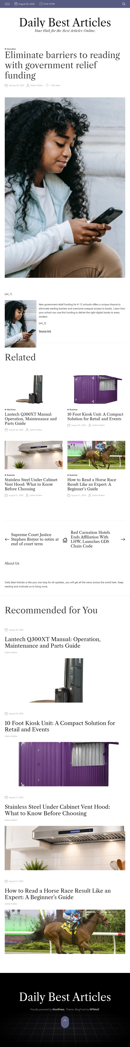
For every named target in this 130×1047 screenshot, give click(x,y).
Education (11, 49)
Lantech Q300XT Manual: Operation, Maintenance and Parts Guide (31, 419)
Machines (11, 410)
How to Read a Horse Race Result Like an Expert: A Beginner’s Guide (91, 484)
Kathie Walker (36, 85)
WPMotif (94, 1009)
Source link (45, 331)
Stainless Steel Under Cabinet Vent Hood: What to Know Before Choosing (31, 484)
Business (73, 410)
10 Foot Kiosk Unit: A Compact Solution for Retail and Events (95, 416)
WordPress (58, 1009)
